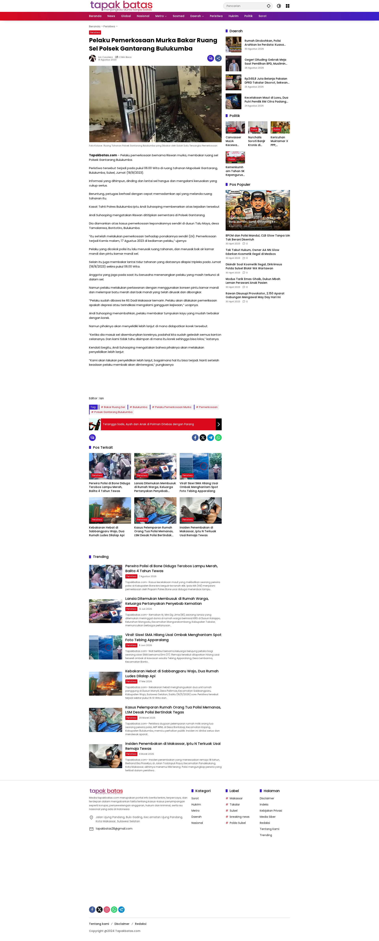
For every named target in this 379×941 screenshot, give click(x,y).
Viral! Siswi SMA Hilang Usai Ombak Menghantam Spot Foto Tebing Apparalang (199, 487)
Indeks (264, 804)
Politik (232, 129)
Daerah (196, 817)
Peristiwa (95, 32)
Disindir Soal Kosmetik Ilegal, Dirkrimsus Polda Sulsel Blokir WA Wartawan (254, 266)
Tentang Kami (269, 829)
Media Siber (268, 817)
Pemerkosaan (208, 407)
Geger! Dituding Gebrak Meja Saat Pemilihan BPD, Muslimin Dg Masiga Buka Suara (265, 62)
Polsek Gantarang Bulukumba (113, 412)
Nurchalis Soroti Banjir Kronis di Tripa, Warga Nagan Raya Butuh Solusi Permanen (257, 141)
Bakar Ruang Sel (114, 407)
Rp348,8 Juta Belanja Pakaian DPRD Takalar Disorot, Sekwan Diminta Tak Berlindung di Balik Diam (267, 81)
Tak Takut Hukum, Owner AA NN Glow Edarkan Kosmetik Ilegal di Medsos (252, 252)
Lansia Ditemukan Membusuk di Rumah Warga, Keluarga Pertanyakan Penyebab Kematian (155, 487)
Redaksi (265, 823)
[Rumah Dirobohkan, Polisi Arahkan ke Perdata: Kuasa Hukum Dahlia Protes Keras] (233, 44)
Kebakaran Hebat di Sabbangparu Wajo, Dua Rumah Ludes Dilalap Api (106, 531)
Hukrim (196, 804)
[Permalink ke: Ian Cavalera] (93, 58)
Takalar (235, 804)
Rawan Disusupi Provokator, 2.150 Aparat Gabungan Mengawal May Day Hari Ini (255, 295)
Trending (266, 835)
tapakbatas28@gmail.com (114, 829)
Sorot (195, 798)
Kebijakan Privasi (271, 811)
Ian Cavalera (105, 57)
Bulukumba (140, 407)
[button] (269, 6)
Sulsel (233, 811)
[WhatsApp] (218, 437)
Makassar (236, 798)
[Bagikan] (218, 58)
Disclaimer (267, 798)
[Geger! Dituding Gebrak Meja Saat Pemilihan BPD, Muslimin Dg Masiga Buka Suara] (233, 63)
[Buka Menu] (287, 6)
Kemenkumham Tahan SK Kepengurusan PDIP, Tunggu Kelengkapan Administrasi (235, 171)
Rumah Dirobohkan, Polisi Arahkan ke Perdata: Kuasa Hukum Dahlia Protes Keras (264, 43)
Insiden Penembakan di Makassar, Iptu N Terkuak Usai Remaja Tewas (198, 531)
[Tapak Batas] (121, 6)
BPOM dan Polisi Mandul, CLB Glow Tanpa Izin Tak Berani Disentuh (258, 237)
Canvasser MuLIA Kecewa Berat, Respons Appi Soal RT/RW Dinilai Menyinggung (235, 141)
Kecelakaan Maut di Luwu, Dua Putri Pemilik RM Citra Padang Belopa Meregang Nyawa (266, 100)
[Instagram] (107, 909)
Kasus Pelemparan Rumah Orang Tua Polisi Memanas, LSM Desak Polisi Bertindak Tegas (153, 531)
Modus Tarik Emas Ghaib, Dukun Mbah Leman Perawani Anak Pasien (253, 281)
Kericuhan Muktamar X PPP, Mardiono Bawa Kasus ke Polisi (279, 141)
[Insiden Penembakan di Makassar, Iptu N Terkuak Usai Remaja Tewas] (201, 510)
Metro (195, 811)
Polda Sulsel (238, 823)
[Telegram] (210, 437)
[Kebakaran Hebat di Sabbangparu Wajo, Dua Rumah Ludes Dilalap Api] (110, 510)
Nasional (197, 823)
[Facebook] (195, 437)
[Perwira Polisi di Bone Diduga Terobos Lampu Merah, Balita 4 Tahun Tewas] (110, 466)
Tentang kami (99, 924)
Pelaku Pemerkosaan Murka (173, 407)
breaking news (240, 817)
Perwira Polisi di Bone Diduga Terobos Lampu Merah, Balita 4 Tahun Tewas (109, 487)
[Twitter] (203, 437)
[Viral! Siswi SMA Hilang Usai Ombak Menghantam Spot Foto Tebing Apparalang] (201, 466)
